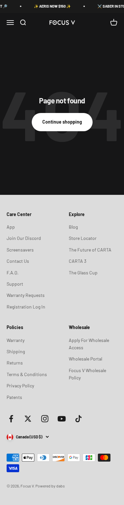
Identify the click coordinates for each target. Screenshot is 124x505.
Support (15, 284)
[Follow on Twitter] (27, 418)
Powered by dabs (50, 485)
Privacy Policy (20, 385)
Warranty (15, 340)
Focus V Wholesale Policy (87, 373)
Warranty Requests (26, 295)
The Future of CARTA (90, 249)
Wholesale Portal (85, 359)
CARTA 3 (77, 261)
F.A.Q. (13, 272)
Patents (14, 397)
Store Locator (83, 238)
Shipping (16, 351)
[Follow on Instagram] (44, 418)
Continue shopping (62, 122)
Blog (73, 227)
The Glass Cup (83, 272)
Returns (15, 362)
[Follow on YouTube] (61, 418)
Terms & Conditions (27, 374)
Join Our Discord (24, 238)
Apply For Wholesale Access (89, 343)
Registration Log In (26, 306)
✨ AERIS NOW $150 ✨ (50, 6)
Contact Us (18, 261)
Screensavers (20, 249)
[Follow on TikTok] (78, 418)
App (11, 227)
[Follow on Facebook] (11, 418)
